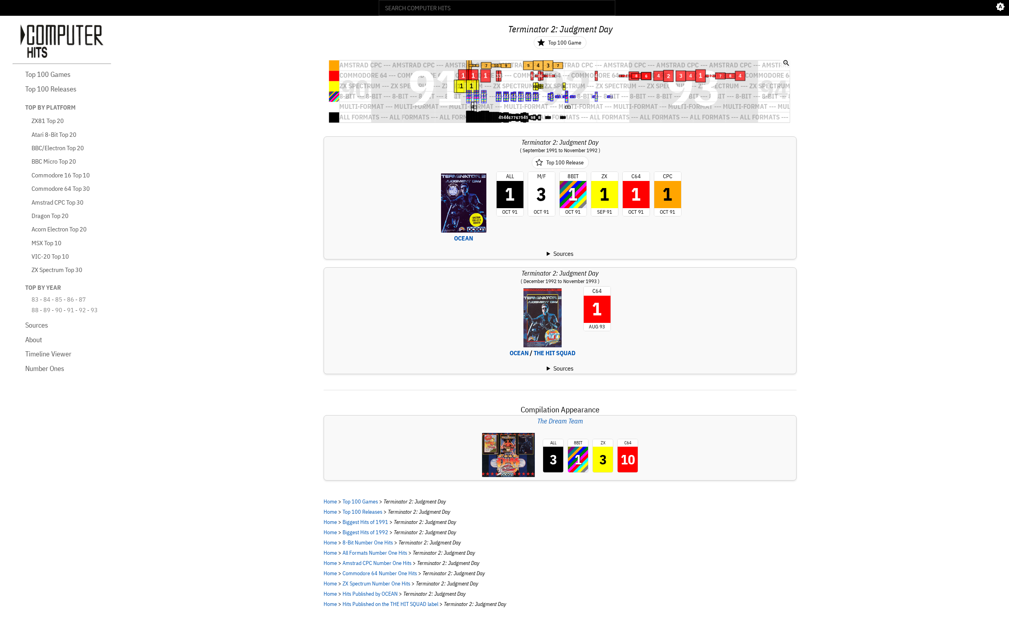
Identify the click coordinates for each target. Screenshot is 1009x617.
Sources (36, 325)
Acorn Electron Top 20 (59, 229)
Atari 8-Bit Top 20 (54, 134)
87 (82, 299)
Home (330, 501)
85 (58, 299)
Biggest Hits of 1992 (365, 532)
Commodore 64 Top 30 (61, 188)
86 (70, 299)
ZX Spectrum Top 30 (57, 270)
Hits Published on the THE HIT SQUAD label (390, 604)
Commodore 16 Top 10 (61, 175)
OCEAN (463, 238)
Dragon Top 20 (50, 216)
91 (70, 310)
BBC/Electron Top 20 (58, 148)
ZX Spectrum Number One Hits (376, 583)
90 (58, 310)
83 (35, 299)
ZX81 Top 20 (48, 121)
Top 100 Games (48, 74)
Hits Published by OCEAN (370, 593)
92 (82, 310)
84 (46, 299)
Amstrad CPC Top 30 (58, 202)
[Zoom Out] (786, 64)
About (33, 339)
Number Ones (44, 368)
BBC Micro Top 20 (54, 161)
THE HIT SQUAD (554, 353)
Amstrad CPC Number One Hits (377, 563)
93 (94, 310)
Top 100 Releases (50, 88)
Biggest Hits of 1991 (365, 522)
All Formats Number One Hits (375, 552)
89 (46, 310)
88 (35, 310)
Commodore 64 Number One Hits (380, 573)
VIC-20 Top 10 (50, 256)
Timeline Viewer (48, 353)
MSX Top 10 (46, 243)
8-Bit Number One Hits (368, 542)
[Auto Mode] (1000, 8)
